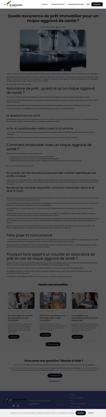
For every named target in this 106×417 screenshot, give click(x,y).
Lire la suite (71, 413)
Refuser (90, 413)
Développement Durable (76, 4)
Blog (88, 4)
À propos (45, 4)
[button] (97, 4)
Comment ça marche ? (58, 4)
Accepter (81, 413)
